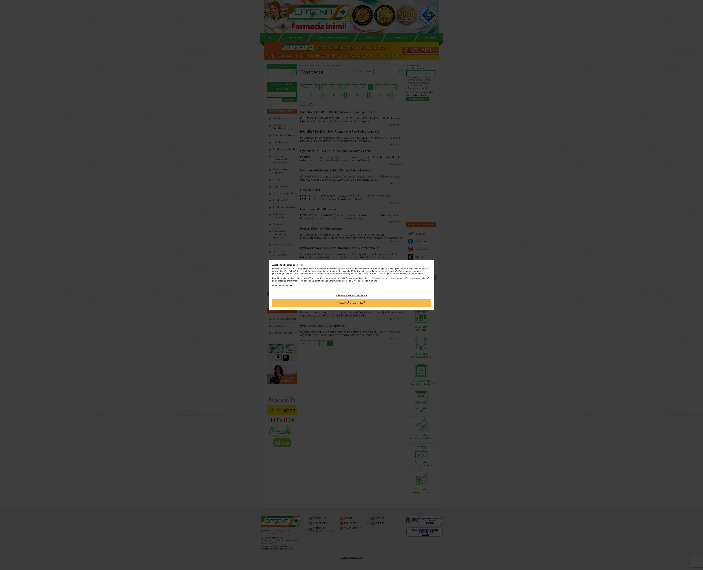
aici (290, 285)
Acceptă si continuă (351, 302)
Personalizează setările (351, 295)
